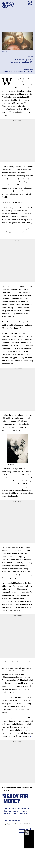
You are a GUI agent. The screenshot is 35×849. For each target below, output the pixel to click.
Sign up (22, 830)
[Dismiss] (32, 831)
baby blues (15, 88)
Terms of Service (27, 823)
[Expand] (25, 831)
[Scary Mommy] (8, 4)
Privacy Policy (8, 824)
